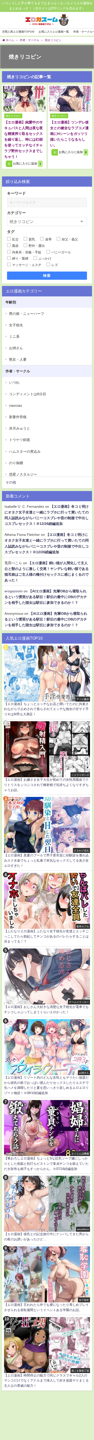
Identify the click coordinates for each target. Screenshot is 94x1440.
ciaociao (15, 405)
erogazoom (14, 591)
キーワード (16, 193)
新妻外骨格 (18, 417)
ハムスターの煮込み (25, 451)
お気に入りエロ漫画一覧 (54, 31)
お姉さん (16, 348)
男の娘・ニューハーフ (26, 313)
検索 (47, 275)
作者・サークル (18, 371)
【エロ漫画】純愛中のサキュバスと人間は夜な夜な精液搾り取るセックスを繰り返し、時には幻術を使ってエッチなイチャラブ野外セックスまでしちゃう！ (23, 139)
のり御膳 (16, 463)
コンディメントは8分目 (27, 394)
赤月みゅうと (19, 428)
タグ (11, 231)
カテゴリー (16, 213)
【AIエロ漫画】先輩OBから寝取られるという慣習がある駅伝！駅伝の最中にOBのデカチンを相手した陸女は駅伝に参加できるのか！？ (46, 596)
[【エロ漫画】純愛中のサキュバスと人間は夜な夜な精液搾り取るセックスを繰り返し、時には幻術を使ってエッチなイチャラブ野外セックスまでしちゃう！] (24, 99)
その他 (11, 482)
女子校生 (16, 325)
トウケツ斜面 (19, 440)
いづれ (14, 382)
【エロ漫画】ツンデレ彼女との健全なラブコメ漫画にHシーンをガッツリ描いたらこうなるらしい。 (69, 133)
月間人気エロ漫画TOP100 (18, 31)
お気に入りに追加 (26, 164)
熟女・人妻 (18, 359)
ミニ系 (14, 336)
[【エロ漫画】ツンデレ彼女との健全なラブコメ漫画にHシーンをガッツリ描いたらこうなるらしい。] (70, 99)
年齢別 (11, 302)
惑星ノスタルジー (23, 474)
